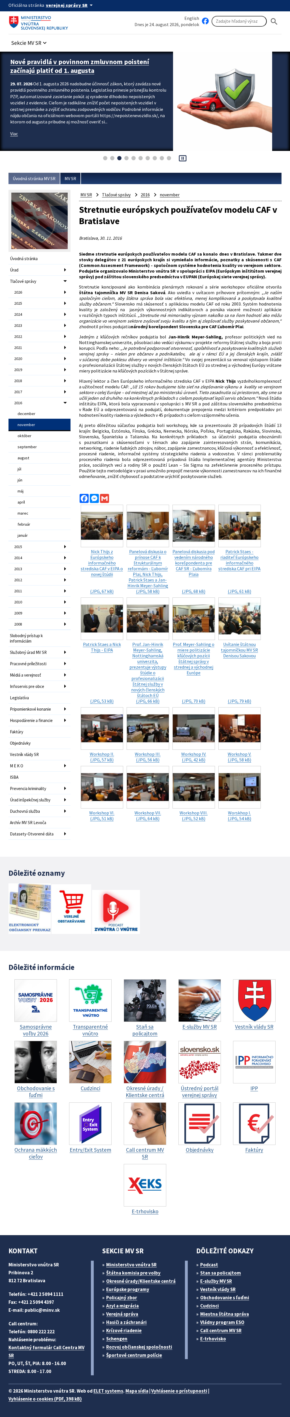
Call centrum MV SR (221, 1330)
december (26, 413)
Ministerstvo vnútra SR (131, 1265)
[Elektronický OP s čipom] (29, 909)
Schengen (116, 1339)
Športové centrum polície (134, 1355)
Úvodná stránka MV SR (34, 178)
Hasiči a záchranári (126, 1322)
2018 (18, 380)
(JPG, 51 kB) (101, 815)
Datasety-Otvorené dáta (32, 834)
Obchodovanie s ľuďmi (224, 1297)
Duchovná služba (25, 811)
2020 (18, 358)
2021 (18, 347)
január (23, 535)
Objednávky (20, 743)
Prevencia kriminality (28, 788)
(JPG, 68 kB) (193, 571)
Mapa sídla (136, 1391)
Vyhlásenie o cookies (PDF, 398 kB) (45, 1399)
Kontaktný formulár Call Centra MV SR (46, 1351)
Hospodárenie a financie (31, 720)
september (27, 446)
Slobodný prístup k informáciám (26, 638)
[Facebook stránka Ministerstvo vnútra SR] (205, 21)
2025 (18, 303)
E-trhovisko (213, 1339)
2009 (18, 613)
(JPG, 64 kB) (148, 815)
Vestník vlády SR (24, 754)
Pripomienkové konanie (30, 709)
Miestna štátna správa (224, 1314)
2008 (18, 624)
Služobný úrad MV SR (28, 652)
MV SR (70, 178)
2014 (18, 557)
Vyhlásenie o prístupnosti (179, 1391)
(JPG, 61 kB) (239, 571)
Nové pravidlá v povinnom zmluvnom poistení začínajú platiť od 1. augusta (79, 66)
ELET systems (108, 1391)
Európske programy (127, 1289)
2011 (18, 590)
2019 (18, 369)
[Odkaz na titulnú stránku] (39, 21)
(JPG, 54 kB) (239, 815)
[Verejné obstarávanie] (71, 909)
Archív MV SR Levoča (28, 822)
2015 (18, 546)
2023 (18, 325)
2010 (18, 602)
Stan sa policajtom (220, 1273)
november (26, 424)
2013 (18, 568)
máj (21, 491)
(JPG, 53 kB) (102, 672)
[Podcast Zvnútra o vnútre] (116, 912)
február (24, 524)
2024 (18, 314)
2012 (18, 579)
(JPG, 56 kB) (148, 757)
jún (20, 480)
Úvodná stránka (24, 258)
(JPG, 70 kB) (193, 672)
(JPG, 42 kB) (193, 757)
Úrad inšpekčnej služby (30, 800)
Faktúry (16, 731)
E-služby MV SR (216, 1281)
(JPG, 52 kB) (194, 815)
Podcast (209, 1265)
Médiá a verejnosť (25, 675)
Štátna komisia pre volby (133, 1273)
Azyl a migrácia (122, 1306)
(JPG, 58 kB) (147, 571)
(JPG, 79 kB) (239, 672)
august (23, 457)
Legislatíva (19, 697)
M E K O (16, 765)
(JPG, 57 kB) (102, 757)
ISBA (14, 777)
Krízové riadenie (124, 1330)
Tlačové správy (23, 281)
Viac (14, 133)
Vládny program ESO (222, 1322)
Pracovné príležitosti (28, 663)
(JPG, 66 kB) (147, 672)
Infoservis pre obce (27, 686)
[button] (29, 41)
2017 (18, 391)
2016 (18, 402)
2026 (18, 292)
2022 (18, 336)
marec (23, 513)
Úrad (14, 270)
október (24, 435)
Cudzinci (209, 1306)
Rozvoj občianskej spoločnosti (139, 1347)
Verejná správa (122, 1314)
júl (19, 468)
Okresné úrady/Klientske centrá (141, 1281)
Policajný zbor (121, 1297)
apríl (21, 502)
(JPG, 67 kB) (102, 571)
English (191, 18)
